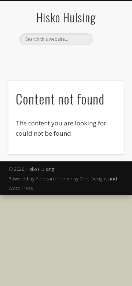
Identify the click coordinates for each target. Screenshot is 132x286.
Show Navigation (106, 66)
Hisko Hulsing (66, 17)
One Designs (93, 178)
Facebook (50, 57)
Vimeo (80, 57)
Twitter (65, 57)
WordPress (20, 188)
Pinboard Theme (54, 178)
